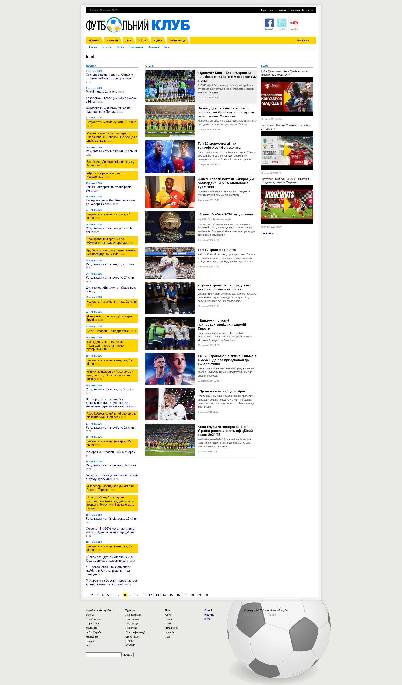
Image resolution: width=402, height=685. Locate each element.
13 (157, 595)
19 (199, 595)
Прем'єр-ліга (93, 619)
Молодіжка (92, 636)
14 (164, 595)
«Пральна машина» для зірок (222, 391)
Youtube (293, 24)
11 (143, 595)
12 (150, 595)
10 (136, 595)
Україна (94, 40)
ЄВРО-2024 (132, 636)
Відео (158, 40)
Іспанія (107, 47)
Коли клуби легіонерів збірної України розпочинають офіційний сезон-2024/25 (225, 430)
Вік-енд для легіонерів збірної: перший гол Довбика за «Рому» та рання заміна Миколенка (226, 112)
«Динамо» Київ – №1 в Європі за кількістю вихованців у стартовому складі (227, 76)
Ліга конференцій (135, 632)
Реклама (295, 10)
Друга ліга (91, 628)
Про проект (268, 10)
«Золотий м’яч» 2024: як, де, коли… (227, 214)
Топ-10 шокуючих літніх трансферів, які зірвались (219, 145)
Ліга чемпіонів (133, 614)
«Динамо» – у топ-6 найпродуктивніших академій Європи (222, 324)
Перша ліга (92, 623)
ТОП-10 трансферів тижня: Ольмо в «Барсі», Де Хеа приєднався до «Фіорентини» (227, 360)
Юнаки (90, 641)
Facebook (269, 24)
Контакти (307, 10)
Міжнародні (131, 623)
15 (171, 595)
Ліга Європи (132, 619)
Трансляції (177, 40)
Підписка (282, 10)
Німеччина (136, 47)
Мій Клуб (303, 40)
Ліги (128, 40)
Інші (167, 47)
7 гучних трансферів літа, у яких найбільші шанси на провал (224, 287)
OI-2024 (130, 641)
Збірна (90, 614)
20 (206, 595)
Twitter (281, 24)
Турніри (112, 40)
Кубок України (94, 632)
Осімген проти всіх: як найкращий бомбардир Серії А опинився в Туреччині (226, 183)
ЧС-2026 (130, 645)
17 (185, 595)
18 (192, 595)
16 (178, 595)
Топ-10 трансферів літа (217, 250)
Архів (142, 40)
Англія (93, 47)
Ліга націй (131, 628)
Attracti (272, 614)
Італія (120, 47)
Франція (153, 47)
